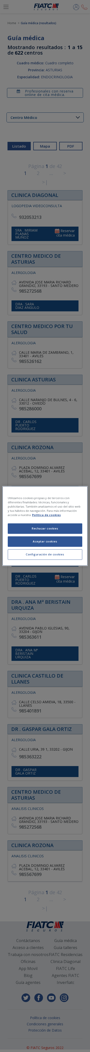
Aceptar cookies (45, 541)
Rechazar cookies (45, 528)
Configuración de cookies (45, 554)
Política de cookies (46, 515)
